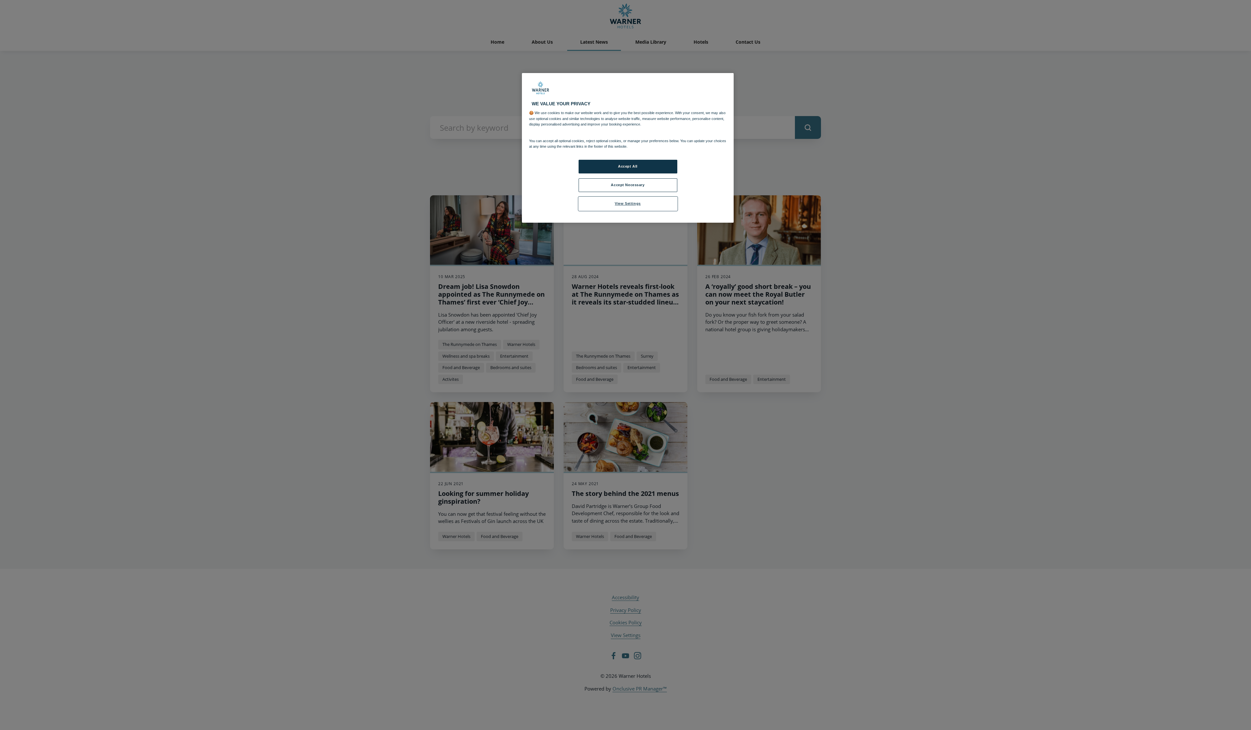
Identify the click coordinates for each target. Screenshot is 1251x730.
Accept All (628, 166)
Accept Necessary (627, 185)
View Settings (627, 203)
